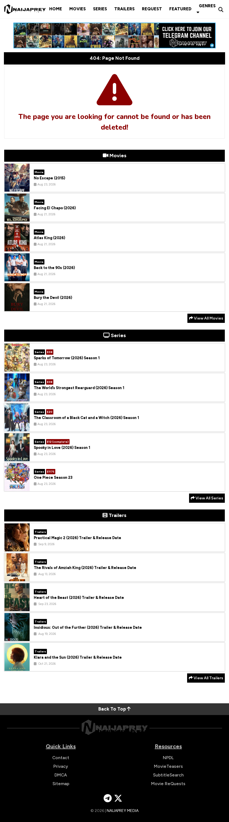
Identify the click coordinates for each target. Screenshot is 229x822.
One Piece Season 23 (53, 477)
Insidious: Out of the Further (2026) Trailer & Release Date (88, 627)
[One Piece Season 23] (17, 486)
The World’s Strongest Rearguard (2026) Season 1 (79, 388)
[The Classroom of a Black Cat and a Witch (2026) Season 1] (17, 427)
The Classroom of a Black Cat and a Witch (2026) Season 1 (86, 418)
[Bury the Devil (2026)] (17, 306)
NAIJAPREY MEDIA (123, 810)
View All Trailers (208, 678)
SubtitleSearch (168, 775)
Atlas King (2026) (49, 238)
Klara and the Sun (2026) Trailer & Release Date (78, 657)
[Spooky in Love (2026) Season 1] (17, 456)
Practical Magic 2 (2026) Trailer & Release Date (77, 538)
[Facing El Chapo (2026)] (17, 217)
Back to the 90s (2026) (54, 268)
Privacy (60, 766)
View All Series (209, 498)
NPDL (168, 757)
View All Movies (208, 318)
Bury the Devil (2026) (53, 298)
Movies (77, 8)
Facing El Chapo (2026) (55, 208)
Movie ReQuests (168, 783)
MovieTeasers (168, 766)
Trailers (124, 8)
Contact (60, 757)
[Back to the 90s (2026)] (17, 277)
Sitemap (61, 783)
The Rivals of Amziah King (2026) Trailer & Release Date (85, 568)
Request (152, 8)
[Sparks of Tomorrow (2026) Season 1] (17, 367)
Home (55, 8)
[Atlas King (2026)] (17, 247)
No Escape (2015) (49, 178)
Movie (39, 172)
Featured (180, 8)
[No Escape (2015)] (17, 187)
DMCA (60, 775)
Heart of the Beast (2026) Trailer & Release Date (79, 597)
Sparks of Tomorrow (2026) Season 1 (67, 358)
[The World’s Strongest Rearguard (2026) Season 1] (17, 397)
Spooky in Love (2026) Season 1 (62, 447)
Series (100, 8)
